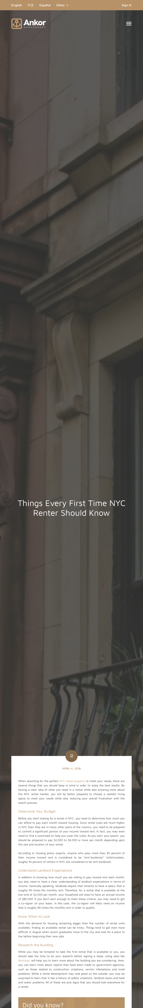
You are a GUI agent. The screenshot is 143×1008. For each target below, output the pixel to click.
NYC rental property (72, 781)
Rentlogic (24, 960)
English (18, 5)
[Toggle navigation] (129, 23)
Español (45, 5)
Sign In (127, 5)
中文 (31, 5)
